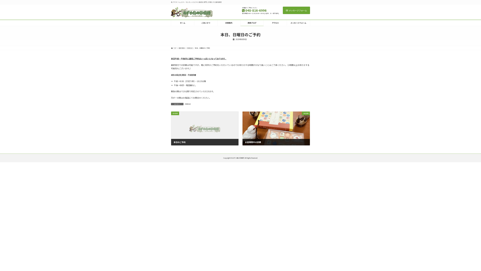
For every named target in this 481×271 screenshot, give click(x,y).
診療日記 (188, 104)
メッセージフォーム (298, 10)
